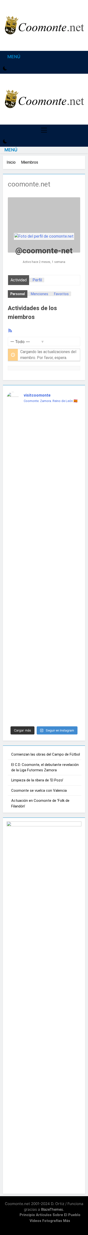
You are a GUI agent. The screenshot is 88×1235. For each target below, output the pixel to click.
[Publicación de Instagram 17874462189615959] (44, 602)
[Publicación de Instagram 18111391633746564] (44, 481)
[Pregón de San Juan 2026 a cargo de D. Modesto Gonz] (44, 501)
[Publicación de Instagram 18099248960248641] (44, 424)
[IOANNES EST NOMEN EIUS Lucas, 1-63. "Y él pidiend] (44, 562)
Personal (17, 294)
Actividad (19, 280)
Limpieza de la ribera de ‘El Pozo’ (37, 780)
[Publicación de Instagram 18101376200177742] (44, 631)
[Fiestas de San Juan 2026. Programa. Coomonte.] (44, 536)
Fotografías (52, 1221)
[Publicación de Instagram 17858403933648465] (44, 716)
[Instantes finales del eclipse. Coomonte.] (44, 413)
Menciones (39, 294)
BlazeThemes (52, 1209)
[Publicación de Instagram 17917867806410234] (44, 467)
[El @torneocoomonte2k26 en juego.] (44, 456)
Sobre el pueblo (66, 1215)
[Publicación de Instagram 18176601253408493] (44, 688)
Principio (27, 1215)
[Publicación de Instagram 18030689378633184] (44, 673)
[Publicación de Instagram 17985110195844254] (44, 588)
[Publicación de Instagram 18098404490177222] (44, 659)
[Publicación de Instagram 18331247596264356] (44, 645)
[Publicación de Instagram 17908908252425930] (44, 522)
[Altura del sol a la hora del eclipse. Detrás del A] (44, 441)
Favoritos (61, 294)
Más (66, 1221)
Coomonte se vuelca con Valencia (39, 790)
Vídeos (35, 1221)
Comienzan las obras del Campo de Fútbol (45, 754)
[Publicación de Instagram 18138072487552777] (44, 616)
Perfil (37, 280)
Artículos (44, 1215)
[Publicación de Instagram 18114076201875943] (44, 702)
